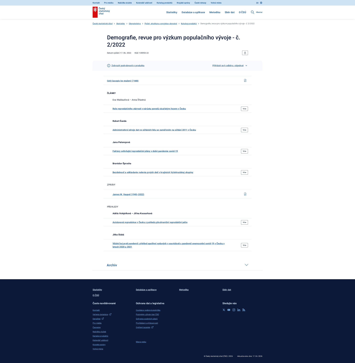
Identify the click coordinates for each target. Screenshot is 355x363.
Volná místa (216, 3)
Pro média (108, 3)
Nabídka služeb (125, 3)
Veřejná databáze (100, 314)
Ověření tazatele (143, 327)
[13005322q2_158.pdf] (245, 194)
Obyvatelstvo (135, 23)
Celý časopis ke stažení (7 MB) (123, 80)
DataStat (97, 319)
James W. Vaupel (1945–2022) (128, 194)
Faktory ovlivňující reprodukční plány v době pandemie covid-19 (145, 151)
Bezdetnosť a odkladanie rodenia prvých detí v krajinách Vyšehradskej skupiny (153, 172)
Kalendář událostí (144, 3)
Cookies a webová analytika (148, 310)
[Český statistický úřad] (101, 12)
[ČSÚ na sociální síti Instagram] (233, 309)
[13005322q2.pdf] (245, 80)
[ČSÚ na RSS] (243, 309)
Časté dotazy (200, 3)
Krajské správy (183, 3)
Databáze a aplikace (193, 12)
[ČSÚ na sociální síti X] (223, 309)
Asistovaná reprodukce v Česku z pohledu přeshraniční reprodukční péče (150, 222)
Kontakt (96, 3)
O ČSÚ (242, 12)
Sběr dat (229, 12)
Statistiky (171, 12)
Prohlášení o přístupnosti (147, 323)
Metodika (214, 12)
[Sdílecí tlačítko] (245, 53)
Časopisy (97, 327)
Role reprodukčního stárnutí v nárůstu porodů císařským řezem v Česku (149, 108)
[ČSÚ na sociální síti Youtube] (228, 309)
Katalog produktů (164, 3)
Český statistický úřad (102, 23)
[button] (113, 303)
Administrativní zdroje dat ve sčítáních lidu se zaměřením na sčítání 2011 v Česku (154, 130)
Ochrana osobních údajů (147, 319)
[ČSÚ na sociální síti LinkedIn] (238, 309)
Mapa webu (141, 342)
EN (257, 3)
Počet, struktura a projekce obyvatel (161, 23)
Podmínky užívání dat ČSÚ (147, 314)
